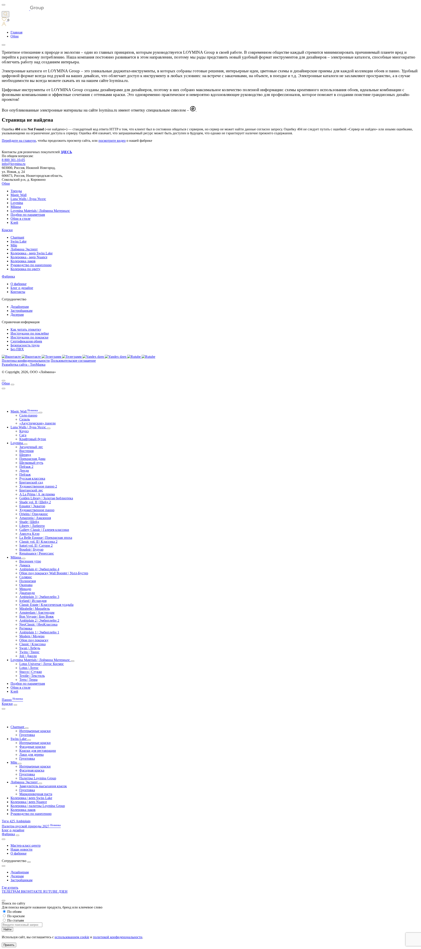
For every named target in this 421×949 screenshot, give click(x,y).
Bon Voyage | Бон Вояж (36, 616)
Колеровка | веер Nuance (29, 802)
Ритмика (25, 628)
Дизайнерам (20, 307)
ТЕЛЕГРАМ (11, 891)
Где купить (10, 887)
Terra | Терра (28, 679)
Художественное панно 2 (38, 486)
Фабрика (8, 276)
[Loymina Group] (23, 9)
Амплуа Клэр (29, 534)
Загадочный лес (31, 447)
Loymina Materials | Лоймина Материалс (40, 211)
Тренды (16, 191)
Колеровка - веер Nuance (29, 257)
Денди (24, 470)
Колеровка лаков (23, 261)
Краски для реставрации (37, 750)
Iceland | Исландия (32, 601)
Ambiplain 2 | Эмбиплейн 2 (39, 620)
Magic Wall (19, 195)
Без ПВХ (17, 349)
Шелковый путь (31, 463)
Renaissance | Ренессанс (36, 553)
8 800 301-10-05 (13, 160)
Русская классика (32, 478)
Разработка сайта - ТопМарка (23, 364)
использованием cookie (72, 937)
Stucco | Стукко (30, 672)
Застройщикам (21, 310)
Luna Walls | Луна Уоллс (28, 199)
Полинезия (27, 581)
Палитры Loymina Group (37, 778)
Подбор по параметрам (28, 214)
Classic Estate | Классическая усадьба (46, 605)
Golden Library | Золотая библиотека (46, 498)
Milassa (16, 207)
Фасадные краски (32, 747)
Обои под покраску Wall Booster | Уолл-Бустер (53, 573)
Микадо (25, 589)
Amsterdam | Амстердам (36, 612)
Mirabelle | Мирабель (34, 608)
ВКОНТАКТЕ (32, 891)
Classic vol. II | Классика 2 (38, 541)
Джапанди (27, 593)
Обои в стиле (20, 218)
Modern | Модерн (32, 636)
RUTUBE (51, 891)
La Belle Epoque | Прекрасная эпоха (45, 537)
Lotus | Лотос (29, 668)
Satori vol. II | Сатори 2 (36, 545)
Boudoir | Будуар (31, 549)
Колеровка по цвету (25, 269)
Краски (7, 230)
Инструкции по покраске (29, 337)
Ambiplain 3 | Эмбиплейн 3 (39, 597)
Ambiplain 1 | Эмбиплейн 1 (39, 632)
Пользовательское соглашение (73, 360)
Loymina (17, 203)
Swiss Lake (19, 241)
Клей (14, 222)
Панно (12, 700)
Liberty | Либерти (32, 526)
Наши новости (21, 849)
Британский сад (31, 482)
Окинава (25, 585)
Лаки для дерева (31, 754)
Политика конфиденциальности (26, 360)
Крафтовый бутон (32, 439)
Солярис (25, 577)
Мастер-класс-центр (26, 845)
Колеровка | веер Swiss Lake (31, 798)
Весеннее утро (30, 561)
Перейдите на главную (19, 140)
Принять (9, 945)
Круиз (24, 431)
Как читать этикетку (26, 329)
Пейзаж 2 (26, 466)
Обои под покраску (33, 640)
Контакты (18, 292)
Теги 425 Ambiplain (16, 821)
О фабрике (19, 284)
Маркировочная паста (35, 794)
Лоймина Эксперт (24, 249)
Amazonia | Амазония (35, 518)
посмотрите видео (112, 140)
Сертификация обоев (26, 341)
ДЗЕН (63, 891)
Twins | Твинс (29, 652)
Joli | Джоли (28, 656)
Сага (22, 435)
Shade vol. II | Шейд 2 (35, 502)
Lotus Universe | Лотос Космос (41, 664)
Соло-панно (28, 415)
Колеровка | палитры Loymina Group (38, 806)
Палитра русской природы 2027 (31, 826)
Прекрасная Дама (32, 459)
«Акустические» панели (37, 423)
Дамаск (24, 565)
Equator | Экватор (32, 506)
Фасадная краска (31, 770)
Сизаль (24, 419)
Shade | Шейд (29, 522)
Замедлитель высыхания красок (43, 786)
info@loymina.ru (13, 164)
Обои (6, 183)
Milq (14, 245)
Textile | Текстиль (32, 676)
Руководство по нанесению (31, 265)
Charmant (17, 237)
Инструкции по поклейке (30, 333)
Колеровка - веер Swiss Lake (32, 253)
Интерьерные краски (35, 731)
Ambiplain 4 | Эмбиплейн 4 (39, 569)
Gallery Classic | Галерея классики (44, 530)
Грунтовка (27, 735)
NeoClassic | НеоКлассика (38, 624)
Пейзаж (25, 474)
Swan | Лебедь (29, 648)
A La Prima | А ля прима (37, 494)
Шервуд (25, 455)
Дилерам (17, 314)
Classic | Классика (32, 644)
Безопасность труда (25, 345)
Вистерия (26, 451)
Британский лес (31, 490)
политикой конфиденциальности (117, 937)
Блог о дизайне (22, 288)
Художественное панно (36, 510)
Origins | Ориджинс (33, 514)
